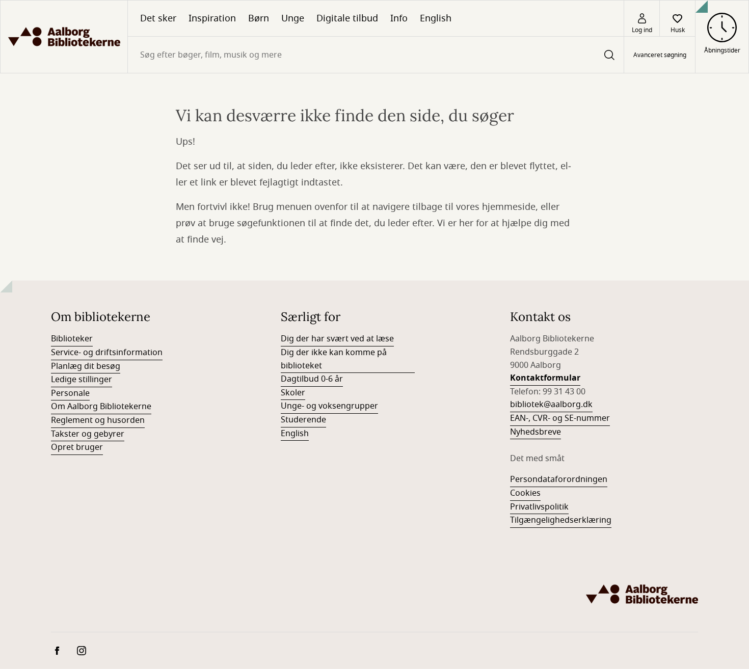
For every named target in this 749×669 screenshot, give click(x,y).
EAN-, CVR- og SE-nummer (560, 418)
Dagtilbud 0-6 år (312, 379)
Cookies (525, 493)
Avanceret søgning (659, 55)
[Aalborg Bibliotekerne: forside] (64, 37)
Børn (258, 18)
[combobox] (376, 55)
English (435, 18)
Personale (70, 393)
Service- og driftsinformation (107, 352)
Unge (292, 18)
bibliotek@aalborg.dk (551, 404)
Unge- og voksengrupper (329, 406)
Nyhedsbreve (535, 432)
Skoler (293, 393)
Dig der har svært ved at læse (337, 339)
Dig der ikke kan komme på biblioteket (334, 359)
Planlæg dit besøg (85, 366)
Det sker (158, 18)
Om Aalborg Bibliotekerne (101, 406)
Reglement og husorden (98, 420)
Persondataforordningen (558, 479)
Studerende (303, 420)
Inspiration (212, 18)
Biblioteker (72, 339)
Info (399, 18)
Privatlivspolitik (539, 507)
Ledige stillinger (81, 379)
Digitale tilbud (347, 18)
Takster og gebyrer (87, 434)
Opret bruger (77, 447)
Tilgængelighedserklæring (560, 520)
